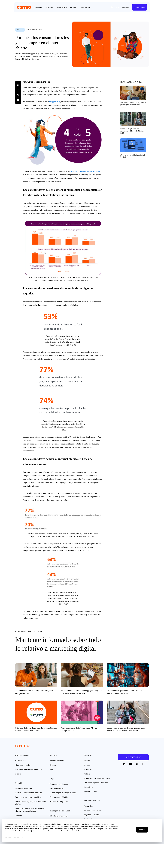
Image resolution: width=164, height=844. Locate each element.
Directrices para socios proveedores (63, 793)
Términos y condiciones (59, 784)
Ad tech (20, 30)
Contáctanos (88, 787)
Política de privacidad (23, 788)
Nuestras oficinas (90, 791)
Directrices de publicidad (59, 797)
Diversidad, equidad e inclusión (96, 783)
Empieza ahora (139, 7)
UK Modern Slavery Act (59, 816)
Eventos (53, 765)
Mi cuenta (125, 7)
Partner (18, 774)
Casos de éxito (20, 761)
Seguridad (19, 815)
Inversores (88, 769)
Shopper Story (54, 102)
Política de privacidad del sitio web (28, 793)
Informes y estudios (57, 761)
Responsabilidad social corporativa (97, 778)
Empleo (87, 761)
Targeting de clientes (91, 815)
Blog (51, 769)
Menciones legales (57, 788)
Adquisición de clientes (92, 810)
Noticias (87, 774)
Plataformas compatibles (59, 802)
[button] (112, 7)
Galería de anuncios (22, 765)
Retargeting (88, 806)
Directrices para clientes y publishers (29, 797)
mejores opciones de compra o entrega (85, 171)
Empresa (87, 765)
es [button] (117, 7)
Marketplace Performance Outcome (28, 769)
